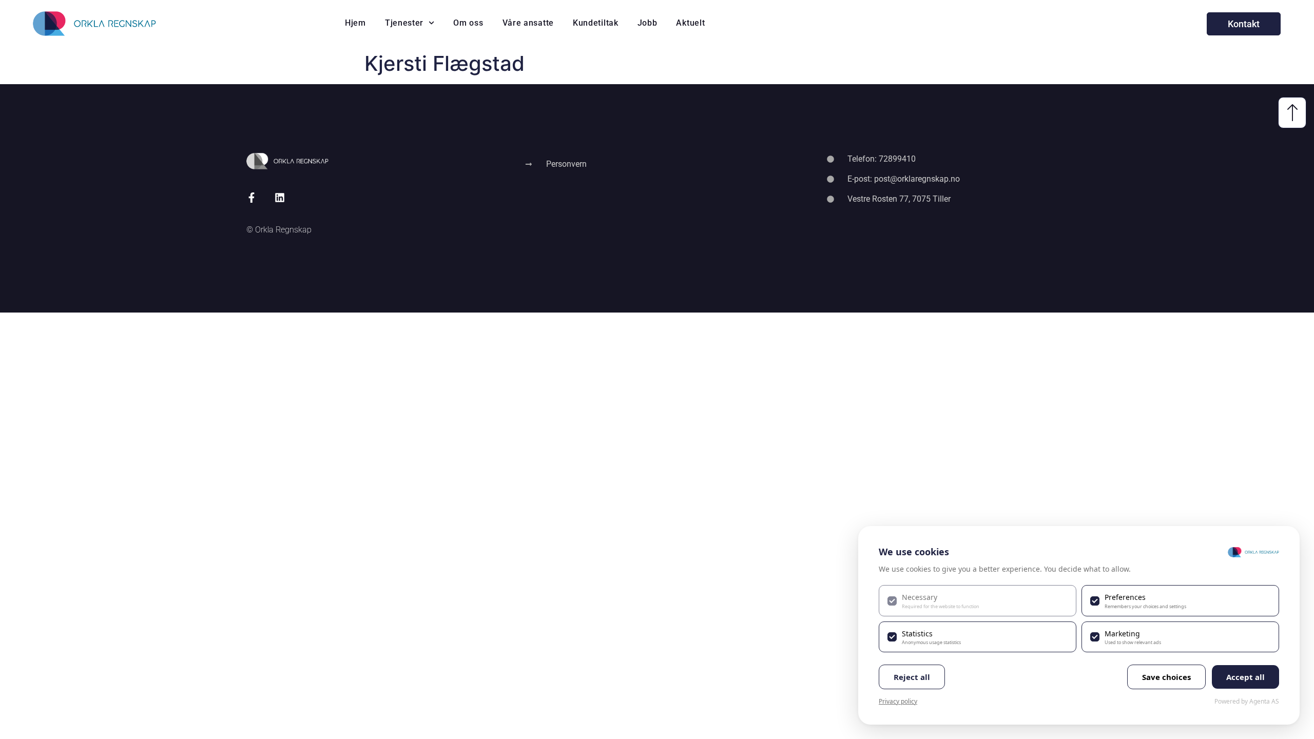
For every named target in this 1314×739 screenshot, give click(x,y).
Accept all (1245, 677)
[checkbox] (977, 600)
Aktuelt (690, 23)
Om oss (468, 23)
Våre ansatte (528, 23)
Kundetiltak (596, 23)
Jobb (647, 23)
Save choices (1166, 677)
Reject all (912, 677)
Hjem (355, 23)
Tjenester (404, 23)
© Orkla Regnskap (279, 230)
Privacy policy (898, 701)
